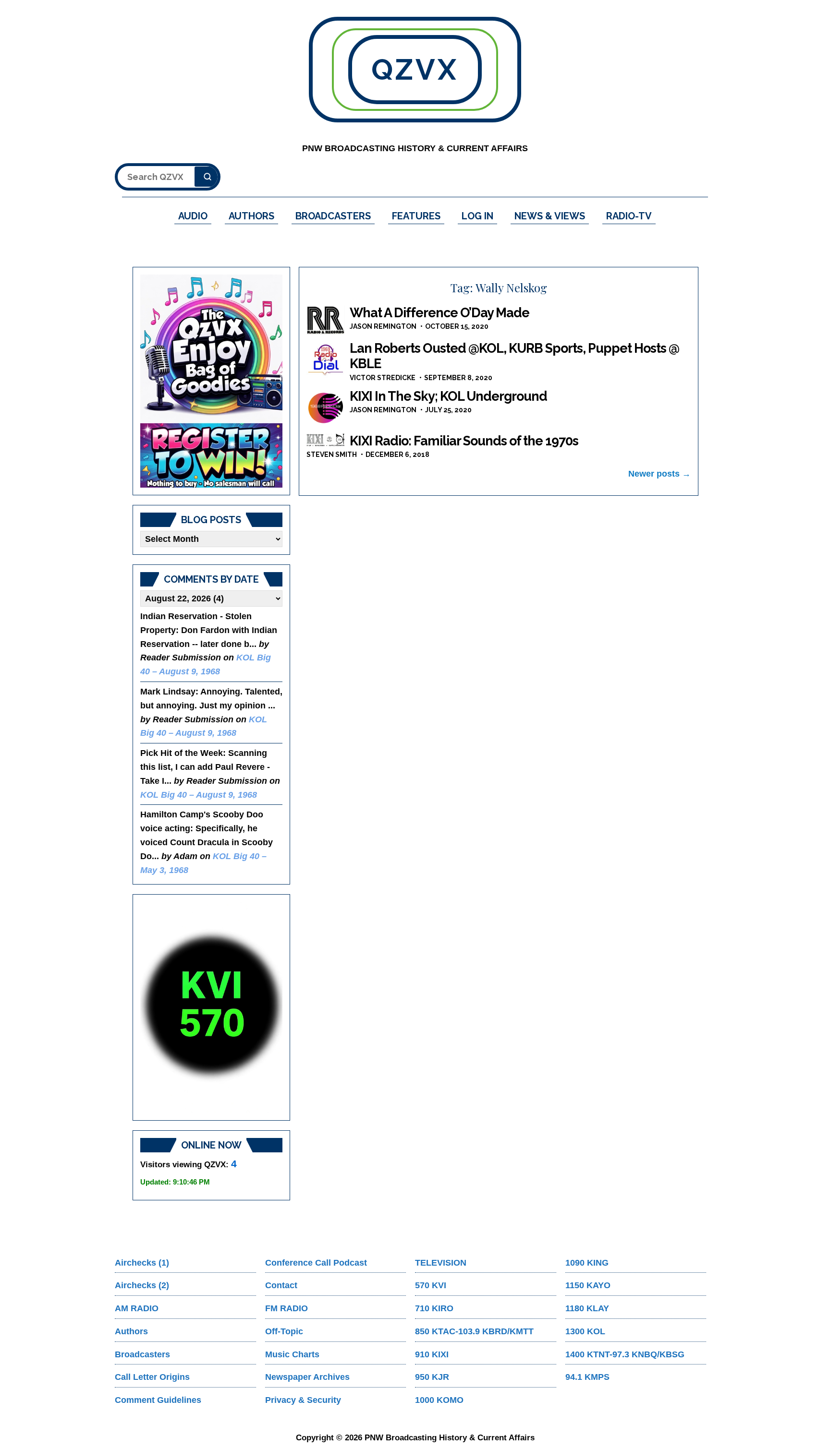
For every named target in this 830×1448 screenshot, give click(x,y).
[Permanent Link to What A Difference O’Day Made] (325, 320)
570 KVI (430, 1285)
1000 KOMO (439, 1400)
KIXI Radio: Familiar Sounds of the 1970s (464, 440)
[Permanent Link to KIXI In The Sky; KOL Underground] (325, 408)
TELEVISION (440, 1263)
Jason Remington (383, 326)
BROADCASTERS (333, 216)
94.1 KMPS (587, 1377)
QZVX (414, 69)
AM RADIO (137, 1308)
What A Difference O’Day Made (439, 312)
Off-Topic (284, 1331)
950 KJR (432, 1377)
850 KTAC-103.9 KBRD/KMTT (474, 1331)
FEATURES (416, 216)
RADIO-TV (629, 216)
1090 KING (587, 1263)
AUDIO (193, 216)
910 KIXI (432, 1354)
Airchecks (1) (142, 1263)
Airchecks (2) (142, 1285)
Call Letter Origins (152, 1377)
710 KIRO (434, 1308)
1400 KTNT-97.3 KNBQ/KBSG (624, 1354)
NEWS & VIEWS (549, 216)
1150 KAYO (587, 1285)
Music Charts (292, 1354)
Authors (131, 1331)
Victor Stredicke (382, 378)
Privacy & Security (303, 1400)
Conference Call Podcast (316, 1263)
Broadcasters (142, 1354)
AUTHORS (251, 216)
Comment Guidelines (158, 1400)
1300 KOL (585, 1331)
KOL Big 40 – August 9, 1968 (198, 795)
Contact (281, 1285)
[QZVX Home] (211, 381)
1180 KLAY (587, 1308)
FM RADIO (286, 1308)
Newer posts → (659, 474)
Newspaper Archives (307, 1377)
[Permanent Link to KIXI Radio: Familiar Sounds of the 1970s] (325, 439)
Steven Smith (331, 454)
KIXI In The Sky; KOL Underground (448, 396)
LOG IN (477, 216)
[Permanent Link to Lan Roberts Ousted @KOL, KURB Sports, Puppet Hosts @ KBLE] (325, 360)
